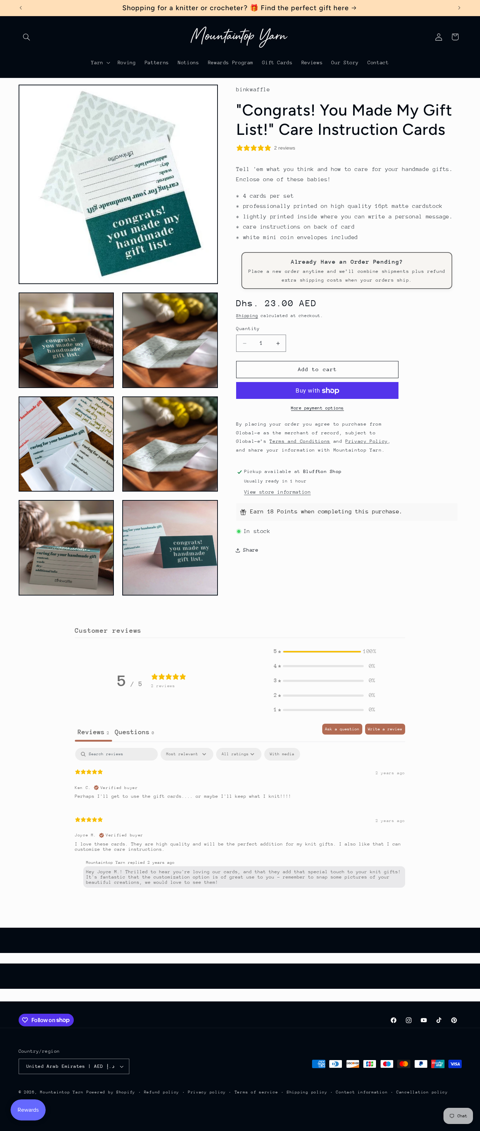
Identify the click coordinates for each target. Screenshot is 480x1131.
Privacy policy (207, 1092)
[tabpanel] (240, 819)
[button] (27, 37)
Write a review (385, 729)
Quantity (248, 328)
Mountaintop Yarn (62, 1092)
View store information (277, 492)
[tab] (134, 733)
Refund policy (162, 1092)
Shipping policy (307, 1092)
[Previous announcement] (20, 8)
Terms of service (256, 1092)
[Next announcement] (459, 8)
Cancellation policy (422, 1092)
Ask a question (342, 729)
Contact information (362, 1092)
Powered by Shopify (110, 1092)
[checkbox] (282, 754)
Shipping (247, 316)
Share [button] (250, 550)
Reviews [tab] (93, 732)
